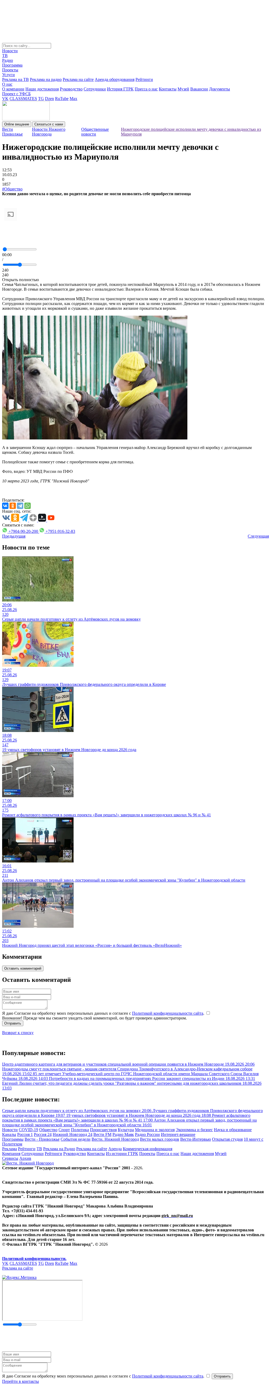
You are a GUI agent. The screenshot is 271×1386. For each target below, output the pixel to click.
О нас (7, 84)
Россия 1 (25, 1134)
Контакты (168, 89)
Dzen (49, 98)
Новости (10, 51)
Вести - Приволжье (42, 1139)
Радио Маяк (123, 1134)
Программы (13, 1139)
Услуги (8, 74)
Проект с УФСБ (16, 93)
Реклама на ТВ (15, 79)
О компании (13, 89)
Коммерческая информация (147, 1149)
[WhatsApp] (27, 506)
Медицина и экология (155, 1129)
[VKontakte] (5, 506)
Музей (183, 89)
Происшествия (103, 1129)
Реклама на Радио (59, 1149)
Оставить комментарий (22, 968)
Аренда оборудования (114, 79)
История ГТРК (120, 89)
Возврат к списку (18, 1032)
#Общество (12, 189)
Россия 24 (43, 1134)
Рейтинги (144, 79)
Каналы (9, 1134)
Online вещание (16, 124)
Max (73, 98)
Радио (7, 60)
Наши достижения (42, 89)
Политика (80, 1129)
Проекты (10, 70)
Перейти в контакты (20, 1381)
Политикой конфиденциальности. (34, 1258)
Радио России (147, 1134)
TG (41, 98)
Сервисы (10, 1158)
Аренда (115, 1149)
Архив (25, 1158)
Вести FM (102, 1134)
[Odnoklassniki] (13, 506)
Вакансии (199, 89)
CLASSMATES (23, 98)
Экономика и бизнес (194, 1129)
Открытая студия (227, 1139)
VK (5, 98)
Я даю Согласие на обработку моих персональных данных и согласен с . (103, 1013)
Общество (48, 1129)
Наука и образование (233, 1129)
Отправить (12, 1023)
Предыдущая (13, 536)
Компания (11, 1153)
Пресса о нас (146, 89)
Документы (219, 89)
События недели (76, 1139)
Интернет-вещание (178, 1134)
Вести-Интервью (195, 1139)
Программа (12, 65)
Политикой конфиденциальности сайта (167, 1013)
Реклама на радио (46, 79)
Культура (126, 1129)
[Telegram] (20, 506)
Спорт (64, 1129)
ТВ (5, 55)
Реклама (9, 1149)
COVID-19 (28, 1129)
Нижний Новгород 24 (72, 1134)
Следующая (258, 536)
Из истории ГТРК (122, 1153)
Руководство (71, 89)
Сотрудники (95, 89)
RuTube (62, 98)
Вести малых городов (159, 1139)
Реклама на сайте (78, 79)
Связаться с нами (48, 124)
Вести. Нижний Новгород (115, 1139)
